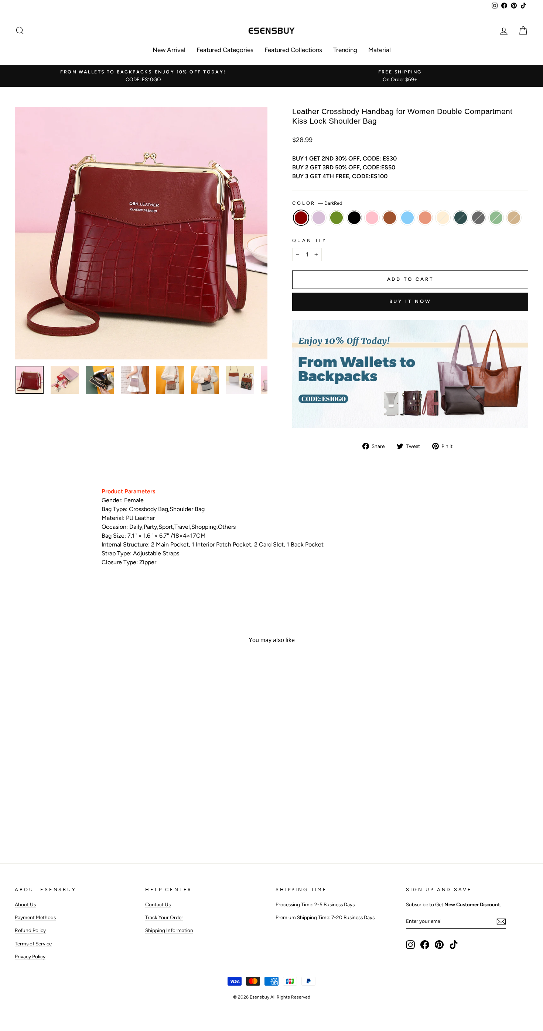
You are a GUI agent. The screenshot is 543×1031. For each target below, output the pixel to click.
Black (354, 217)
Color (317, 203)
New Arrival (169, 50)
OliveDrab (336, 217)
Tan (513, 217)
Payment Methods (35, 917)
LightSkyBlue (407, 217)
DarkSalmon (425, 217)
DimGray (478, 217)
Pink (372, 217)
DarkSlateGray (460, 217)
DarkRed (301, 217)
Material (379, 50)
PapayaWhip (443, 217)
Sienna (389, 217)
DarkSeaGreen (496, 217)
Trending (345, 50)
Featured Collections (293, 50)
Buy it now (410, 301)
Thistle (318, 217)
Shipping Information (169, 930)
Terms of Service (33, 943)
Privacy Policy (30, 956)
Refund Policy (30, 930)
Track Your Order (164, 917)
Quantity (309, 240)
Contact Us (158, 904)
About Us (25, 904)
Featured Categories (225, 50)
